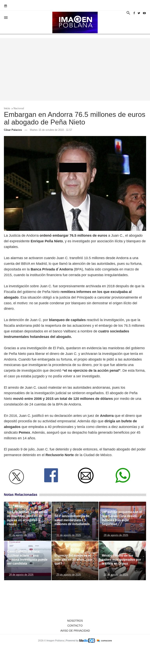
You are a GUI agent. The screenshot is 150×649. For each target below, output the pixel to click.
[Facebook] (134, 13)
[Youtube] (144, 13)
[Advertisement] (75, 69)
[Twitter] (139, 13)
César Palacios (13, 129)
